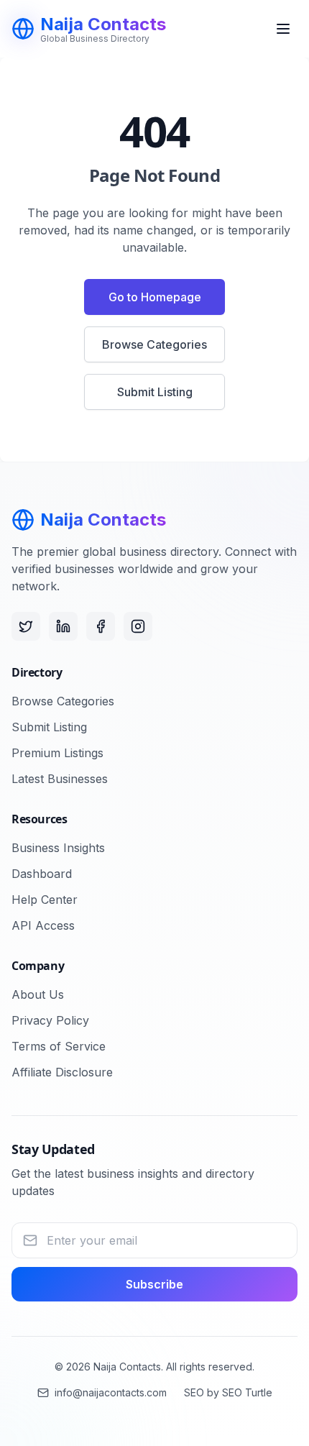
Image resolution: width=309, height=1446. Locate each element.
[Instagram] (138, 626)
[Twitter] (25, 626)
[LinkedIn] (63, 626)
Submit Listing (155, 392)
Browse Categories (154, 344)
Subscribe (154, 1284)
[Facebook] (100, 626)
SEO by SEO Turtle (228, 1392)
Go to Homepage (155, 297)
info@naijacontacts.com (111, 1392)
